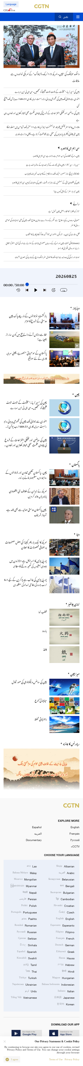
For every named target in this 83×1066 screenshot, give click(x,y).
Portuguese (24, 912)
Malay (25, 872)
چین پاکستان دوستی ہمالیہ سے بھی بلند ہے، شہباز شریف (26, 511)
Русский (74, 840)
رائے (76, 203)
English (75, 827)
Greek (65, 951)
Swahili (27, 958)
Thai (31, 971)
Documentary (34, 840)
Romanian (26, 925)
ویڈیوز (76, 307)
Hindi (68, 971)
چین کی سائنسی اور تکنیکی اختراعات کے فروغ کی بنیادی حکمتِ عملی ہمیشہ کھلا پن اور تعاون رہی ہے (26, 444)
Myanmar (23, 886)
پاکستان (75, 464)
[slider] (27, 284)
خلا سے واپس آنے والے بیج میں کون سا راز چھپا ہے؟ (26, 336)
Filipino (65, 932)
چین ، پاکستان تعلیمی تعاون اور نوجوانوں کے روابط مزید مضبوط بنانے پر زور (26, 474)
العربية (38, 833)
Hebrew (66, 964)
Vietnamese (24, 997)
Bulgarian (62, 892)
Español (37, 827)
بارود (44, 630)
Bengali (67, 886)
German (64, 945)
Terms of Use (56, 1059)
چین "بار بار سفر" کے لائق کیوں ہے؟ (66, 191)
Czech (66, 912)
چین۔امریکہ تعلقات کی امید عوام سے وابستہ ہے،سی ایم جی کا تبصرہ (56, 155)
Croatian (64, 905)
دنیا (77, 533)
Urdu (31, 991)
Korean (65, 1004)
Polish (29, 905)
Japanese (64, 997)
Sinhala (28, 945)
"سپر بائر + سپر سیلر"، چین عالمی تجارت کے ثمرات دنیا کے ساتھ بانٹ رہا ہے (52, 164)
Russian (27, 932)
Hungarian (63, 977)
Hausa (66, 958)
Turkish (28, 977)
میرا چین (74, 673)
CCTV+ (75, 846)
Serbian (27, 938)
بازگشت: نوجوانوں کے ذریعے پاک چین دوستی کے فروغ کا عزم (28, 318)
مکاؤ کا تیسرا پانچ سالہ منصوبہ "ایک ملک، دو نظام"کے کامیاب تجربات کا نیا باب (52, 173)
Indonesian (58, 984)
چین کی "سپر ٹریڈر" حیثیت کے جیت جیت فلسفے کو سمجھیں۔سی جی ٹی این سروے (26, 404)
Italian (66, 991)
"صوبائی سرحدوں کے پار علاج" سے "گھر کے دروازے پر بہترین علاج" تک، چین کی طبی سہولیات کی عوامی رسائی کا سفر (42, 222)
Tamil (30, 964)
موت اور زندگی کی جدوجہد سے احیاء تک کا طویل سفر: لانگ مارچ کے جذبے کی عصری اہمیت (47, 256)
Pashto (29, 918)
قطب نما (43, 611)
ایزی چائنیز (73, 603)
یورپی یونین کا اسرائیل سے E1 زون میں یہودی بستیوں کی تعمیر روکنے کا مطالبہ (28, 563)
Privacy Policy (72, 1059)
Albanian (65, 866)
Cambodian (65, 899)
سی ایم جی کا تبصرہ (70, 147)
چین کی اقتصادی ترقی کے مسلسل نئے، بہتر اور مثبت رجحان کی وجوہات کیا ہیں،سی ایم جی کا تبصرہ (45, 182)
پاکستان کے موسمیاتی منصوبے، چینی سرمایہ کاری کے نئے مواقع (26, 355)
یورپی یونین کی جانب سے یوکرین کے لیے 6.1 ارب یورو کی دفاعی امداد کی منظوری (25, 581)
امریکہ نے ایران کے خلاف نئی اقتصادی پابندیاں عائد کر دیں (28, 493)
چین (77, 394)
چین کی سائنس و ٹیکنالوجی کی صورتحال (29, 681)
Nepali (30, 892)
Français (74, 833)
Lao (32, 866)
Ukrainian (24, 984)
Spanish (27, 951)
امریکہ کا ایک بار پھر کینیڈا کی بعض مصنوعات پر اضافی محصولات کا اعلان (26, 544)
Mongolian (25, 879)
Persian (28, 899)
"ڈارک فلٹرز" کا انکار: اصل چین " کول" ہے (63, 210)
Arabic (66, 872)
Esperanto (62, 925)
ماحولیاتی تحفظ (40, 718)
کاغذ (45, 648)
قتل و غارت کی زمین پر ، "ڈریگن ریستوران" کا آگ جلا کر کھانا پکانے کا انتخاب (52, 233)
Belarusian (61, 879)
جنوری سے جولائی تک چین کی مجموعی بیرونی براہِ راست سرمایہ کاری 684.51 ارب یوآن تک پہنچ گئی (25, 425)
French (65, 938)
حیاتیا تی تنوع (41, 699)
